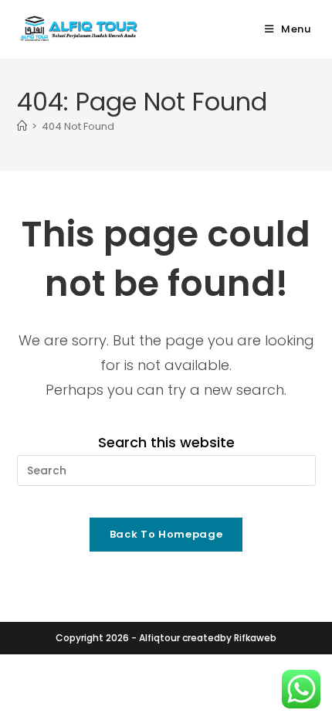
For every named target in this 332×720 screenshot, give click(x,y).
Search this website (166, 442)
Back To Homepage (166, 534)
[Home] (22, 126)
